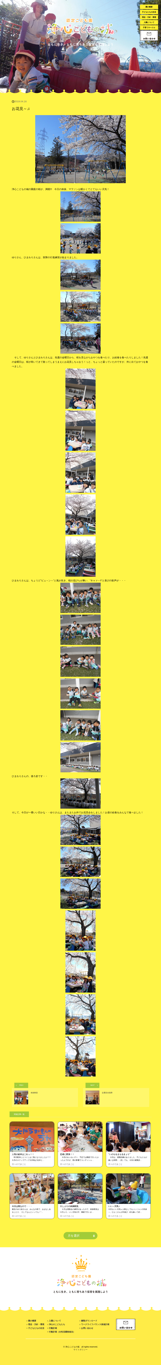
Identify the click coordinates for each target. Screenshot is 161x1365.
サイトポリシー (80, 1349)
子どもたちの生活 (149, 12)
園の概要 (149, 7)
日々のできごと (19, 1164)
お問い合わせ (87, 1328)
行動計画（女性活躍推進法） (62, 1332)
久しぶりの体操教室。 (70, 1206)
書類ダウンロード (89, 1320)
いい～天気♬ (114, 1206)
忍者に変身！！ (67, 1154)
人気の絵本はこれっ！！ (23, 1154)
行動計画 (53, 1328)
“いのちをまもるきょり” (119, 1154)
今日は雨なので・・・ (22, 1206)
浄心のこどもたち (57, 1324)
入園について (149, 22)
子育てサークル (149, 27)
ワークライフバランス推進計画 (95, 1324)
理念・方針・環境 (149, 17)
